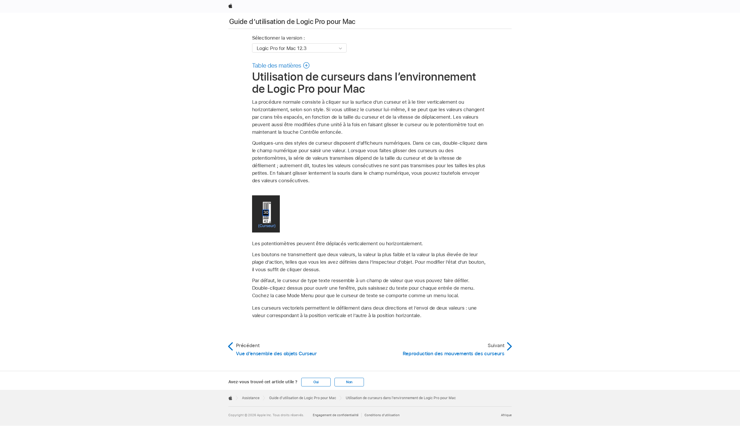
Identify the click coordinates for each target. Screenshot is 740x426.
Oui (316, 382)
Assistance (251, 398)
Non (349, 382)
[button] (281, 65)
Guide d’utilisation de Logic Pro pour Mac (292, 21)
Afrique (506, 415)
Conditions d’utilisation (382, 415)
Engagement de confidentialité (335, 415)
